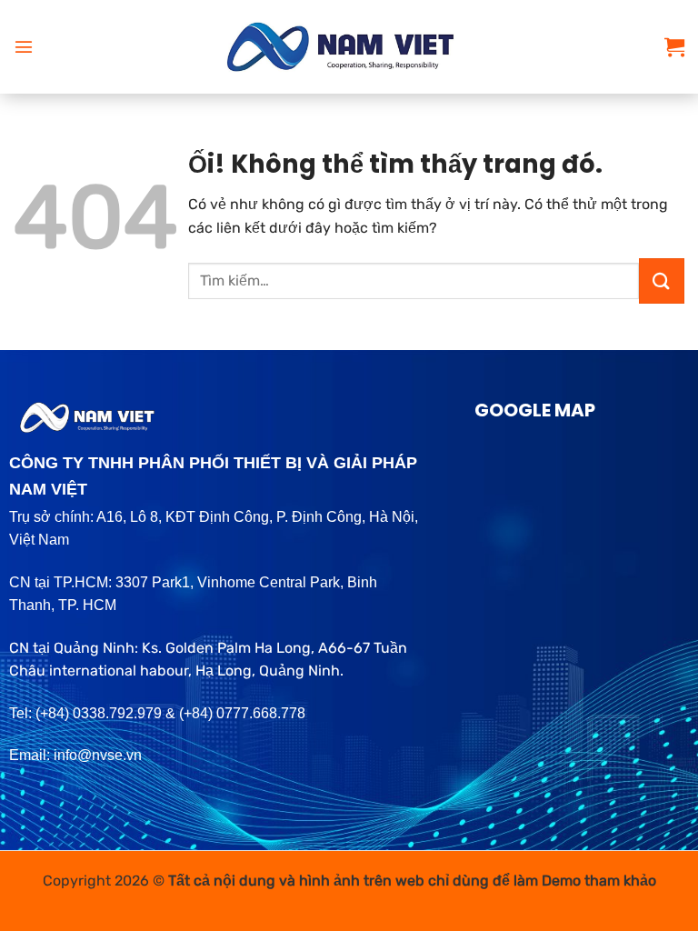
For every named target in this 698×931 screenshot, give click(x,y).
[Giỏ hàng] (674, 46)
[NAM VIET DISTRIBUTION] (349, 47)
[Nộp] (661, 281)
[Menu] (24, 46)
